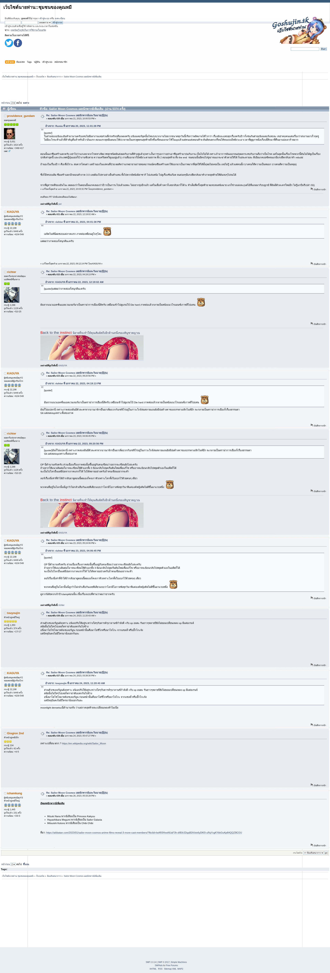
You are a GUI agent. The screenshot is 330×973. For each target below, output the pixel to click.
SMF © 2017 (164, 962)
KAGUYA (13, 211)
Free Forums (172, 965)
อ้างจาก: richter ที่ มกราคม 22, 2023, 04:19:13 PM (73, 383)
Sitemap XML (170, 969)
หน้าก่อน (5, 103)
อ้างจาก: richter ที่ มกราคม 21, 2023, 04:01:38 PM (73, 222)
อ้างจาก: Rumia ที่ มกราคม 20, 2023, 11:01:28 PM (73, 126)
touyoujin (13, 613)
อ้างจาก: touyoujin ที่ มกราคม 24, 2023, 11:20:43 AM (75, 683)
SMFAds (159, 965)
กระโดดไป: (297, 853)
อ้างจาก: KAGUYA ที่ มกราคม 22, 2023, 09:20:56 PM (74, 443)
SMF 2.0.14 (151, 962)
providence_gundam (21, 116)
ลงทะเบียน (60, 18)
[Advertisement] (165, 89)
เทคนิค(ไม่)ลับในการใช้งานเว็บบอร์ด (28, 30)
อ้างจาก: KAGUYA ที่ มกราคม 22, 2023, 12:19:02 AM (74, 282)
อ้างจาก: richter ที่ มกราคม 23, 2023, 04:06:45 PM (73, 550)
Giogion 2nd (15, 733)
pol (60, 204)
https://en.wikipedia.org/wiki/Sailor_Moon (84, 743)
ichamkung (14, 793)
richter (11, 272)
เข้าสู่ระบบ (44, 18)
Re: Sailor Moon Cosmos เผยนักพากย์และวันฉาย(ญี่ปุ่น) (77, 115)
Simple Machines (179, 962)
